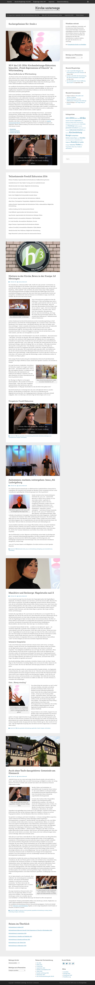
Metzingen (46, 435)
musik (78, 138)
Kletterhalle (35, 435)
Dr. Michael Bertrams (74, 124)
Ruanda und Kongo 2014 (42, 973)
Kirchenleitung (29, 435)
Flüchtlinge (71, 126)
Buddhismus (68, 122)
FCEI (66, 126)
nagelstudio (33, 728)
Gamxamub (80, 126)
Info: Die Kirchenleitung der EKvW (45, 976)
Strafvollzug (11, 911)
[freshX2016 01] (15, 137)
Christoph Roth (82, 982)
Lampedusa (74, 135)
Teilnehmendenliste (15, 131)
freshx (18, 435)
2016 (18, 910)
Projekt (38, 728)
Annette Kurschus (70, 120)
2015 (76, 118)
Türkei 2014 (39, 971)
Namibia (82, 138)
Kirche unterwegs (47, 8)
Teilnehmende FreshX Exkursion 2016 (28, 176)
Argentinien (77, 120)
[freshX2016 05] (54, 137)
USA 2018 (38, 963)
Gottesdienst (74, 127)
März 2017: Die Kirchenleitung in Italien (52, 15)
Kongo (68, 135)
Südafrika (72, 144)
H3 (25, 435)
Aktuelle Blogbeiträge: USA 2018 (22, 1)
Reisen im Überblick (19, 924)
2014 (72, 118)
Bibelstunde (19, 548)
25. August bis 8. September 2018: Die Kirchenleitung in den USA (23, 15)
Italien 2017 (39, 964)
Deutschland (68, 124)
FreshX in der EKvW (15, 132)
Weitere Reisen (80, 15)
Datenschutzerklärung (62, 1)
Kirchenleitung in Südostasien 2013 (17, 945)
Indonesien (73, 130)
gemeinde (22, 435)
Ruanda (74, 142)
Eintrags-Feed (66, 973)
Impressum (51, 1)
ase (81, 120)
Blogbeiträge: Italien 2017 (39, 1)
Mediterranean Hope (71, 138)
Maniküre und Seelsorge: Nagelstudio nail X (31, 593)
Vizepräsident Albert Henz (71, 146)
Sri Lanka (80, 142)
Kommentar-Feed (67, 975)
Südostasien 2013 (40, 974)
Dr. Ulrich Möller (82, 124)
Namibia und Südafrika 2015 (43, 969)
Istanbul (80, 130)
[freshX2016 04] (45, 137)
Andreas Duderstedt (22, 281)
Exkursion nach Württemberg (20, 905)
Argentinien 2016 (69, 15)
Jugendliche (34, 910)
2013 (68, 118)
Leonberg (46, 910)
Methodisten (41, 435)
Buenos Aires (73, 122)
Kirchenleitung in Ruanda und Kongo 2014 (19, 939)
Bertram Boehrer (71, 99)
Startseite (9, 1)
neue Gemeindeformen (47, 548)
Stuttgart (18, 437)
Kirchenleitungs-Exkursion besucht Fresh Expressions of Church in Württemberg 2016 (30, 930)
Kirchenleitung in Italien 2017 (16, 927)
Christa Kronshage (79, 122)
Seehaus (50, 910)
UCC (82, 144)
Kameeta (67, 132)
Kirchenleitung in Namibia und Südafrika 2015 (20, 936)
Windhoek (79, 146)
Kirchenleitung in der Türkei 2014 (17, 942)
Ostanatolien (77, 139)
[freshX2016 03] (35, 137)
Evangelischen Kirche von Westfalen (77, 44)
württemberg (23, 437)
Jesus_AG (28, 548)
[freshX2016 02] (25, 137)
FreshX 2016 (12, 435)
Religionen (68, 142)
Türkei (78, 145)
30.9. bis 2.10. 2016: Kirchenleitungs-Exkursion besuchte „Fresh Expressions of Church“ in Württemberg (32, 68)
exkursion (21, 910)
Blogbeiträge (13, 129)
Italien (84, 130)
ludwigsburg (39, 548)
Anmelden (66, 972)
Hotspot (79, 127)
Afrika (83, 118)
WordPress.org (67, 977)
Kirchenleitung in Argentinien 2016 (17, 933)
